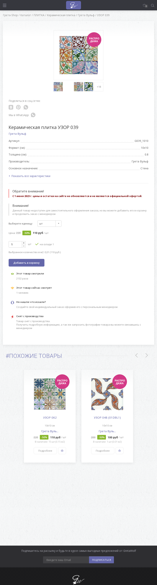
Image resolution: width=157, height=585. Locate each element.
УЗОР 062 (50, 417)
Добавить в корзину (26, 262)
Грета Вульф (17, 133)
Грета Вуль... (49, 431)
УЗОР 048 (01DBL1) (107, 417)
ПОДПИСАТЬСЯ (101, 560)
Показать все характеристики (30, 176)
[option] (49, 416)
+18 (99, 86)
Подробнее (45, 450)
